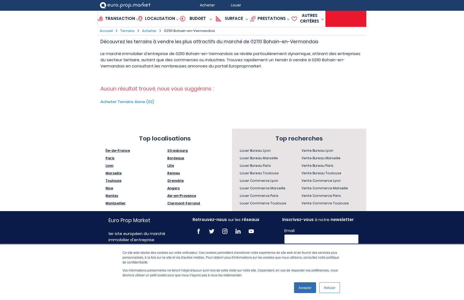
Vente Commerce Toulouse (325, 203)
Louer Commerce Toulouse (263, 203)
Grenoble (175, 180)
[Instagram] (225, 231)
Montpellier (116, 203)
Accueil (106, 30)
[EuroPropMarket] (125, 5)
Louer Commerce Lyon (259, 180)
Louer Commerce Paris (259, 195)
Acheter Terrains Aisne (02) (127, 101)
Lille (170, 165)
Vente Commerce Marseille (325, 188)
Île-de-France (118, 150)
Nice (109, 188)
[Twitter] (212, 231)
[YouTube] (251, 231)
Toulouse (113, 180)
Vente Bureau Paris (318, 165)
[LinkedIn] (238, 231)
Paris (110, 158)
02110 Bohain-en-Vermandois (189, 30)
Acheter (149, 30)
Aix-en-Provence (181, 195)
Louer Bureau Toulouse (259, 173)
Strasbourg (177, 150)
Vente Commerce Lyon (321, 180)
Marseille (114, 173)
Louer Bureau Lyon (255, 150)
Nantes (112, 195)
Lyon (109, 165)
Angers (173, 188)
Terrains (127, 30)
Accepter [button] (305, 287)
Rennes (173, 173)
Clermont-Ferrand (183, 203)
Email (289, 230)
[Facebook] (199, 231)
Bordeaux (175, 158)
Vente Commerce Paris (321, 195)
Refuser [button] (329, 287)
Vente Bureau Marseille (321, 158)
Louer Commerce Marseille (262, 188)
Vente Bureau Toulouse (321, 173)
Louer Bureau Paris (255, 165)
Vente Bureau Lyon (317, 150)
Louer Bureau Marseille (259, 158)
